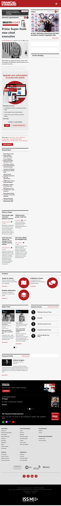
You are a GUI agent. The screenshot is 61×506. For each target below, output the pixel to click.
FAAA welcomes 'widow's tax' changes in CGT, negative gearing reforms (7, 241)
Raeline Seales (14, 140)
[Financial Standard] (9, 3)
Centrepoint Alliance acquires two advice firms (8, 171)
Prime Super (11, 137)
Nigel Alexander (6, 140)
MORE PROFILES (25, 356)
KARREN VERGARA (6, 247)
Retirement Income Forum (45, 312)
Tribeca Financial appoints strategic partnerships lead (8, 200)
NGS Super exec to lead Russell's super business (8, 190)
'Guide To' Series (7, 278)
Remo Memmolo (23, 140)
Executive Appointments (10, 17)
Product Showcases (8, 290)
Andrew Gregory (18, 360)
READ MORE (4, 342)
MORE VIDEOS (55, 38)
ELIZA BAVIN (17, 220)
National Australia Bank (15, 139)
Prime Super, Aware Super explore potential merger (8, 155)
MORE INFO (4, 286)
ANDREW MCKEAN (7, 40)
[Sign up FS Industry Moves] (15, 23)
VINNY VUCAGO (18, 242)
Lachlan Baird (5, 139)
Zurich (17, 137)
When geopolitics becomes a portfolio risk (7, 332)
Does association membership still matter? (20, 330)
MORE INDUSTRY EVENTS (52, 306)
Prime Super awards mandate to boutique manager (9, 195)
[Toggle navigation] (56, 3)
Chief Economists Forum (44, 324)
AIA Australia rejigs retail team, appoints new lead (7, 217)
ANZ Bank (22, 137)
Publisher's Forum (36, 278)
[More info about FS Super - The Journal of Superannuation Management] (55, 401)
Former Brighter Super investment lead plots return (8, 160)
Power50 (40, 318)
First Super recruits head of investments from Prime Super (9, 165)
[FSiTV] (57, 11)
